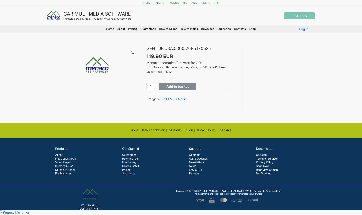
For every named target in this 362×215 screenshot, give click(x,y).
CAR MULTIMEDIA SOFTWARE (97, 14)
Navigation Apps (65, 158)
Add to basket (177, 86)
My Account (263, 173)
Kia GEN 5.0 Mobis (173, 99)
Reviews (194, 173)
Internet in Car (64, 166)
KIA (185, 2)
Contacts (240, 29)
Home (110, 29)
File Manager (63, 173)
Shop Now (128, 173)
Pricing (132, 29)
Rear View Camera (267, 169)
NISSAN (205, 2)
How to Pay (129, 162)
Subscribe (224, 29)
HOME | (136, 130)
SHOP (189, 130)
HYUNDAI (173, 2)
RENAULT (159, 2)
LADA (193, 2)
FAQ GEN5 (195, 169)
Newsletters (196, 162)
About (121, 29)
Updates (261, 154)
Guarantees (148, 29)
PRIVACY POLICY (206, 130)
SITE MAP (225, 130)
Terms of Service (266, 158)
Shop (252, 29)
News (192, 166)
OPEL (216, 2)
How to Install (189, 29)
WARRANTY (175, 130)
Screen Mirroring (65, 169)
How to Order (168, 29)
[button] (132, 52)
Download (207, 29)
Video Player (63, 162)
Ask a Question (198, 158)
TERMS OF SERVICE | (155, 130)
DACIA (146, 2)
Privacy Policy (264, 162)
